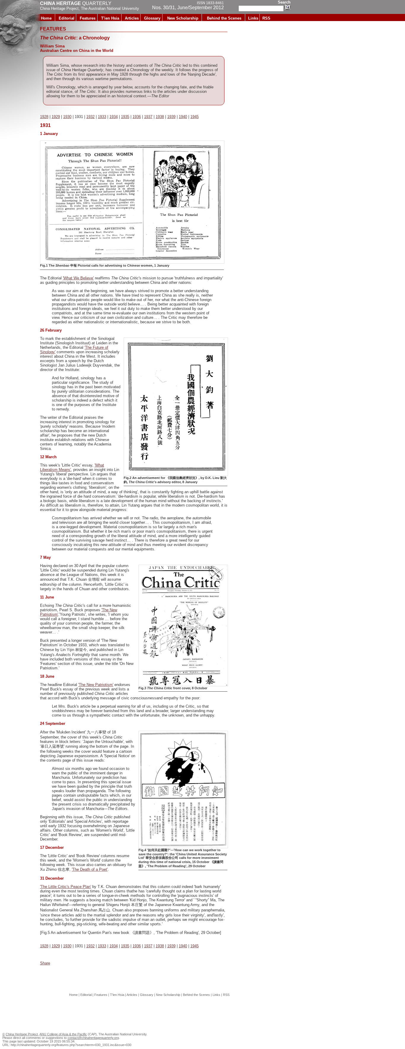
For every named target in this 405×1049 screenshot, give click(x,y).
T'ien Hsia (110, 18)
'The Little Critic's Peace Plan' (65, 886)
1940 (183, 116)
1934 (113, 116)
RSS (266, 18)
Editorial (66, 18)
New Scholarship (182, 18)
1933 (102, 116)
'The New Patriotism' (95, 684)
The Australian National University (110, 8)
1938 (160, 116)
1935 (125, 116)
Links (253, 18)
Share (45, 963)
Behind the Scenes (224, 18)
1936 (137, 116)
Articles (132, 18)
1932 (90, 116)
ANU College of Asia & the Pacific (63, 1034)
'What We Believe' (78, 278)
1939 (171, 116)
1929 (56, 116)
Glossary (152, 18)
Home (46, 18)
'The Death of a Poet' (90, 869)
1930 (67, 116)
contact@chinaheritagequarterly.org (93, 1038)
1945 (194, 116)
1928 (44, 116)
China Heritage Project (59, 8)
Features (87, 18)
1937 (148, 116)
